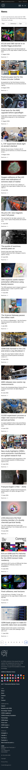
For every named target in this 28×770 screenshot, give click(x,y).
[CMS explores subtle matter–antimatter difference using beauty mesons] (14, 279)
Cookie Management (6, 765)
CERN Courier (4, 725)
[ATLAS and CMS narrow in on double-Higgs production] (14, 42)
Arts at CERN (4, 727)
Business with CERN (6, 708)
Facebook (4, 740)
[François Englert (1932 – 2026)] (14, 484)
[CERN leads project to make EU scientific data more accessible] (14, 621)
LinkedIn (3, 735)
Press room (4, 722)
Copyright (3, 758)
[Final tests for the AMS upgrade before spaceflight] (14, 109)
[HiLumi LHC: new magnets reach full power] (14, 211)
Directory (25, 1)
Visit (2, 698)
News (2, 693)
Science (3, 695)
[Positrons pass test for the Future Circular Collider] (14, 75)
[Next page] (26, 642)
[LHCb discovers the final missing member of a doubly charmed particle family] (14, 518)
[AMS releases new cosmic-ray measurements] (14, 380)
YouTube (3, 738)
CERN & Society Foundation (8, 715)
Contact (3, 700)
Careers (3, 706)
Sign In (20, 1)
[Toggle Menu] (20, 5)
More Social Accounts (7, 742)
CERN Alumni (4, 720)
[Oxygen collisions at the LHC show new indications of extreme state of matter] (14, 177)
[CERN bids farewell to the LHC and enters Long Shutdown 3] (14, 347)
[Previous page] (2, 642)
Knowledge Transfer (6, 710)
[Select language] (25, 5)
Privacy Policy (4, 761)
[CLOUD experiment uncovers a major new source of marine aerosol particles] (14, 415)
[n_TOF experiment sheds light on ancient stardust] (14, 142)
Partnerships (4, 718)
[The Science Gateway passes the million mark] (14, 314)
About (2, 690)
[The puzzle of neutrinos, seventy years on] (14, 245)
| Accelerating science (7, 1)
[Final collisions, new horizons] (14, 589)
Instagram (4, 733)
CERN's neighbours (6, 713)
